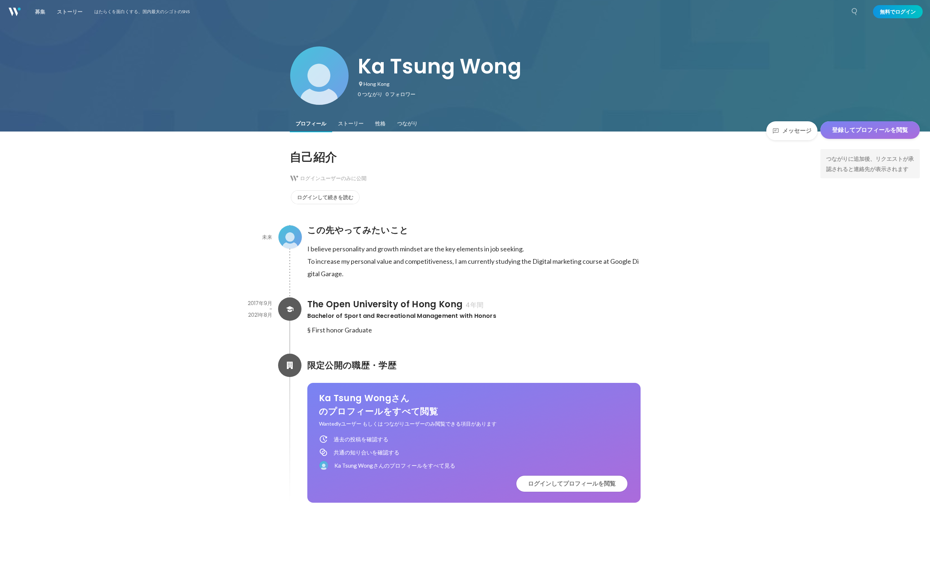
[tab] (311, 123)
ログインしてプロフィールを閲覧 (572, 483)
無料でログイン (898, 11)
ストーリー (351, 123)
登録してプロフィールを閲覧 (870, 130)
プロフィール (311, 123)
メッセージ (797, 130)
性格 (380, 123)
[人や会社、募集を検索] (854, 11)
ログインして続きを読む (325, 197)
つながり (407, 123)
